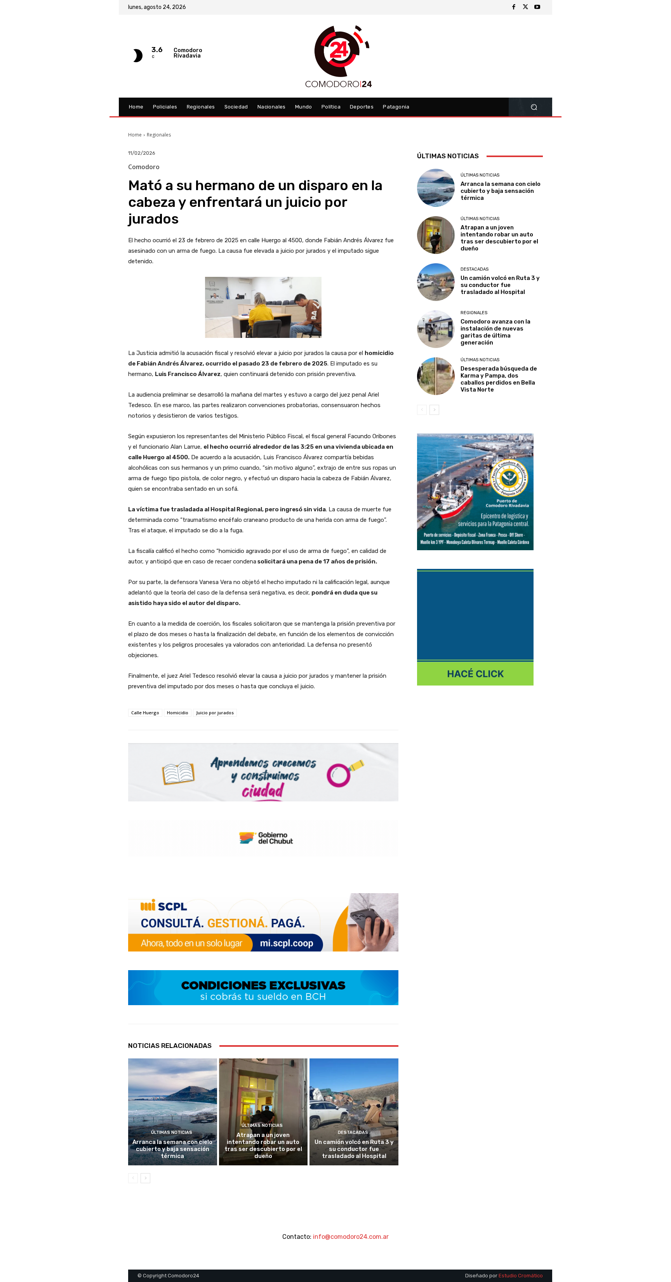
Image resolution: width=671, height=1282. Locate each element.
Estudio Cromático (521, 1276)
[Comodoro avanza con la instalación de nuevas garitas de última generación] (436, 329)
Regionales (159, 134)
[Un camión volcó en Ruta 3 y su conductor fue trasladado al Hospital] (353, 1111)
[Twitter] (525, 7)
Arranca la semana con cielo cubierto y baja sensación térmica (172, 1149)
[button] (534, 107)
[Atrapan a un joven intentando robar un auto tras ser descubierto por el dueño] (263, 1111)
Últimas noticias (171, 1132)
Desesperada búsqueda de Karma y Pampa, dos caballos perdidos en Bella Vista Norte (499, 379)
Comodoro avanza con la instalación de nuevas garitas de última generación (495, 332)
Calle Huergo (145, 712)
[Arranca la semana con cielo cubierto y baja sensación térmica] (172, 1111)
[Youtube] (537, 7)
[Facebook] (514, 7)
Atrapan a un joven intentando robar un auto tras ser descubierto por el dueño (263, 1146)
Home (135, 134)
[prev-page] (133, 1178)
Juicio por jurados (215, 712)
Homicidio (177, 712)
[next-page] (145, 1178)
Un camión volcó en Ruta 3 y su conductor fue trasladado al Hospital (354, 1149)
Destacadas (353, 1132)
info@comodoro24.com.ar (351, 1236)
